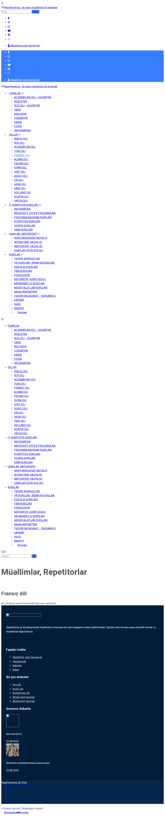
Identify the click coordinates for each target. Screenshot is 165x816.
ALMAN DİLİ (21, 159)
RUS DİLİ (19, 142)
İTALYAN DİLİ (21, 163)
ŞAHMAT (19, 300)
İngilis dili (18, 688)
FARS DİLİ (19, 188)
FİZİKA (18, 126)
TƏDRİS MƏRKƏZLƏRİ (27, 258)
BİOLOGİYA (20, 114)
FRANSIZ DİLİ (22, 155)
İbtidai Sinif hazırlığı (24, 697)
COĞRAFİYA (21, 118)
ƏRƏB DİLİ (20, 184)
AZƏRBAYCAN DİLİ (24, 146)
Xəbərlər (17, 665)
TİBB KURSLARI (23, 271)
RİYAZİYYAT (20, 101)
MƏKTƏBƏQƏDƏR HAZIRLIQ (30, 237)
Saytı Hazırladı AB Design (15, 786)
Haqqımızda (19, 661)
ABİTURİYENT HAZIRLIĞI (28, 246)
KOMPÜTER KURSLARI (27, 221)
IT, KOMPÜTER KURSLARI (24, 205)
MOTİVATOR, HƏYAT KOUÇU (30, 279)
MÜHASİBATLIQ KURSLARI (29, 283)
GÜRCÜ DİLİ (20, 176)
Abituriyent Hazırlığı (24, 701)
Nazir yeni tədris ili (14, 734)
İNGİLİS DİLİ (21, 138)
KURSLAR (15, 254)
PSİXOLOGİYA (22, 275)
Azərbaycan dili (21, 692)
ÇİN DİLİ (18, 180)
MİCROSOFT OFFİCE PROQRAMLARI (35, 213)
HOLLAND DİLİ (22, 192)
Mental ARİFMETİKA (25, 291)
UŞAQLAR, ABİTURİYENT (23, 233)
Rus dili (17, 684)
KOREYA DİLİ (21, 196)
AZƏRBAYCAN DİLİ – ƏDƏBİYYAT (33, 97)
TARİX (17, 109)
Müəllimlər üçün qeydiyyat (25, 45)
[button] (22, 808)
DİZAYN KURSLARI (24, 225)
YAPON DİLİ (21, 200)
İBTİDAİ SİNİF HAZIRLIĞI (28, 242)
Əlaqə (16, 669)
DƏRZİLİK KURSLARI (26, 267)
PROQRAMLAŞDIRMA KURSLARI (33, 217)
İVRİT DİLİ (19, 171)
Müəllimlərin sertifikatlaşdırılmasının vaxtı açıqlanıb (28, 763)
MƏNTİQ (19, 308)
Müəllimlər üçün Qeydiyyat (27, 657)
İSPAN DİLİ (20, 167)
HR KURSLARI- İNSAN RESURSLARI (34, 262)
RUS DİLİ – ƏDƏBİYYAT (27, 105)
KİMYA (18, 122)
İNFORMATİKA (22, 130)
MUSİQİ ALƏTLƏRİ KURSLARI (31, 287)
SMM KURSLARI (23, 229)
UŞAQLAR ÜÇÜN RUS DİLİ (28, 250)
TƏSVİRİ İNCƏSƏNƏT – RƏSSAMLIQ (35, 295)
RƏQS (17, 304)
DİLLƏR (13, 134)
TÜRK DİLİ (20, 151)
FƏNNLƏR (15, 93)
